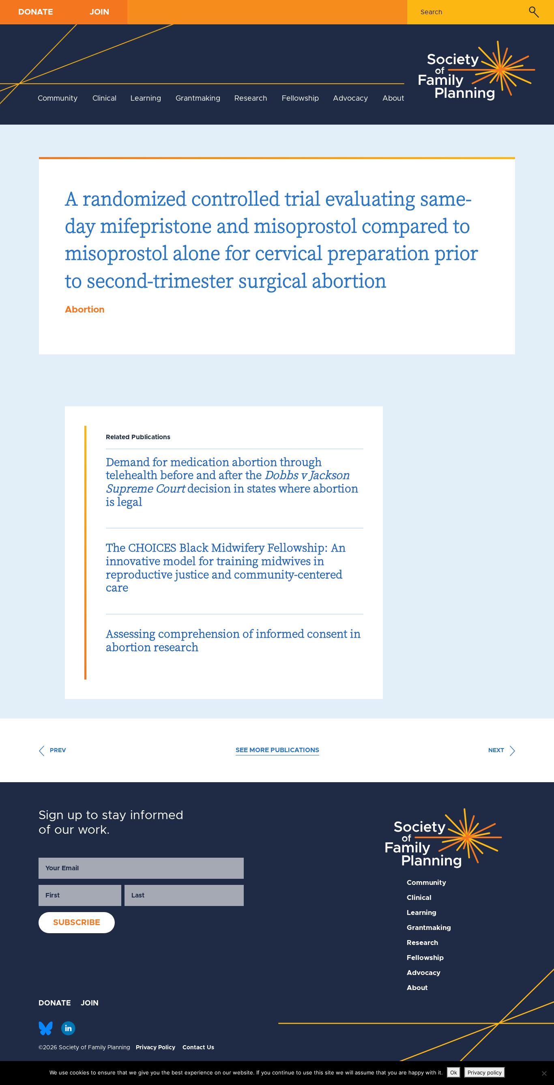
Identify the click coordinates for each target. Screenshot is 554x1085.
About (393, 98)
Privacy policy (485, 1072)
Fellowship (300, 98)
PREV (57, 750)
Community (58, 98)
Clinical (104, 98)
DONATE (35, 12)
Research (250, 98)
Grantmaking (198, 98)
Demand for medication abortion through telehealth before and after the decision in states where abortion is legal (232, 482)
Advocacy (350, 98)
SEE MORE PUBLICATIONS (277, 750)
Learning (146, 98)
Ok (453, 1072)
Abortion (85, 310)
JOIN (99, 12)
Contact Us (198, 1047)
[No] (544, 1073)
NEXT (497, 750)
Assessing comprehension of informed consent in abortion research (233, 640)
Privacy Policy (155, 1047)
